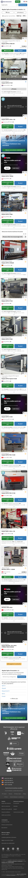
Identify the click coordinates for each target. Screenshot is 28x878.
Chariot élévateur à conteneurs (17, 797)
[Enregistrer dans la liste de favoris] (25, 41)
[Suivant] (26, 29)
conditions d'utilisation (10, 875)
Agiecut (3, 685)
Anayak (3, 696)
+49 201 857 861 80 (8, 782)
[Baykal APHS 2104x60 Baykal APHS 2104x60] (14, 250)
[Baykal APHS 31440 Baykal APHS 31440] (14, 326)
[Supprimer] (17, 5)
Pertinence (21, 12)
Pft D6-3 (6, 797)
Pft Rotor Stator (17, 793)
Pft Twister (4, 793)
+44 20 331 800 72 (8, 778)
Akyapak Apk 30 (5, 691)
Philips (24, 793)
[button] (26, 1)
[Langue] (24, 1)
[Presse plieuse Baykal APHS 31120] (14, 68)
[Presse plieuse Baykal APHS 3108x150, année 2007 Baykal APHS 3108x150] (14, 29)
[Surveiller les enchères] (25, 82)
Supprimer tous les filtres (9, 16)
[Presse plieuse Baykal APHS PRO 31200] (14, 442)
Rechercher (23, 5)
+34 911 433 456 (8, 784)
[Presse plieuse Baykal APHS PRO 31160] (14, 480)
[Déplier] (14, 56)
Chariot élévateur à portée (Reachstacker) (14, 790)
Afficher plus (14, 698)
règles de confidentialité (21, 874)
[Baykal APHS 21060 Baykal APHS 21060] (14, 201)
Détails (14, 89)
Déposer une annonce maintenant (14, 150)
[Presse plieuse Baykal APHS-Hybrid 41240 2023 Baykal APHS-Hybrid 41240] (14, 364)
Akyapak (4, 688)
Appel (21, 50)
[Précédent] (1, 29)
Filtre (8, 12)
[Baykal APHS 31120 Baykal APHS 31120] (14, 288)
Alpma (3, 693)
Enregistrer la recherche (14, 664)
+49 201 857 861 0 (8, 780)
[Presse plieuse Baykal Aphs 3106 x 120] (14, 518)
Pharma (10, 793)
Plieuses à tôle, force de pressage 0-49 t (13, 236)
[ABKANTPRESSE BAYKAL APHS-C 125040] (14, 556)
